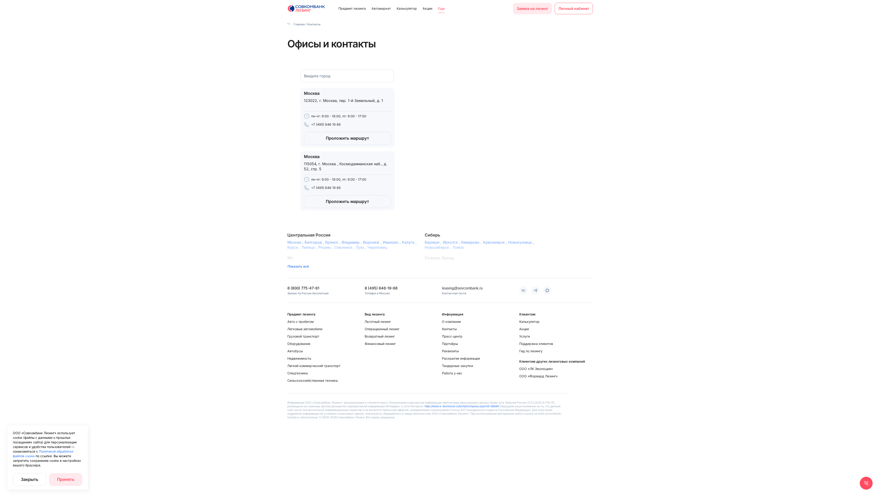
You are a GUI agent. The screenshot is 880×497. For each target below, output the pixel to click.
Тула (361, 247)
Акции (427, 8)
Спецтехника (297, 373)
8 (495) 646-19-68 (381, 288)
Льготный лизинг (378, 322)
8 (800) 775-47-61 (303, 288)
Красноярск (495, 242)
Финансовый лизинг (380, 344)
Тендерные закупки (457, 366)
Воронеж (373, 242)
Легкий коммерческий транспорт (313, 366)
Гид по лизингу (530, 351)
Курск (294, 247)
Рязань (326, 247)
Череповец (377, 247)
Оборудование (298, 344)
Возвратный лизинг (380, 336)
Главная (299, 24)
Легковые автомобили (304, 329)
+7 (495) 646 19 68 (326, 124)
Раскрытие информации (461, 358)
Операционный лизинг (382, 329)
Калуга (410, 242)
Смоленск (345, 247)
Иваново (392, 242)
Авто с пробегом (300, 322)
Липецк (310, 247)
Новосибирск (439, 247)
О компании (451, 322)
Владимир (352, 242)
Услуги (524, 336)
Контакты (449, 329)
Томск (458, 247)
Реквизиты (450, 351)
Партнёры (450, 344)
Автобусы (295, 351)
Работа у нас (452, 373)
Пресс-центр (452, 336)
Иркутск (452, 242)
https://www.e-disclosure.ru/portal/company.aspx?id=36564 (462, 406)
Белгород (315, 242)
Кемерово (472, 242)
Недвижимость (299, 358)
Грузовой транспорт (303, 336)
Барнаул (434, 242)
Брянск (333, 242)
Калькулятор (407, 8)
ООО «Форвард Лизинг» (538, 376)
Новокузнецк (522, 242)
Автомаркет (381, 8)
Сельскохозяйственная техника (312, 380)
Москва (296, 242)
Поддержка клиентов (536, 344)
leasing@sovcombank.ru (462, 288)
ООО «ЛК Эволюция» (536, 369)
